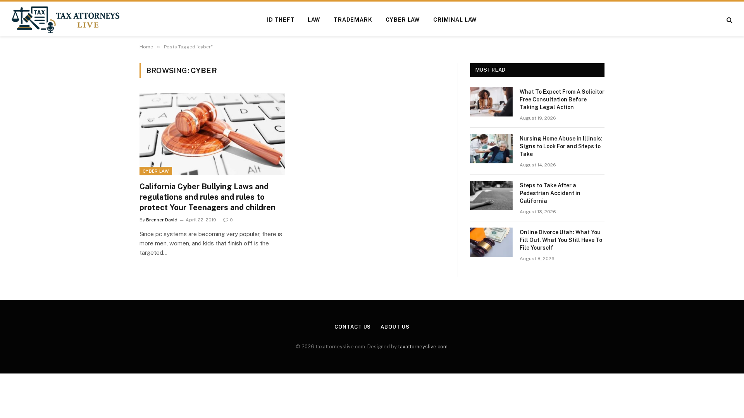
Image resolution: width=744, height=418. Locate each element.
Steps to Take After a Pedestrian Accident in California (550, 193)
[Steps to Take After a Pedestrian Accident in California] (491, 195)
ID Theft (281, 20)
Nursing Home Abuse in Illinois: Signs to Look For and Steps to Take (561, 146)
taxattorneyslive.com (423, 346)
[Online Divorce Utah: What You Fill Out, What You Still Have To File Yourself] (491, 242)
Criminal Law (455, 20)
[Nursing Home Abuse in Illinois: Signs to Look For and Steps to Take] (491, 148)
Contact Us (352, 327)
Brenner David (161, 220)
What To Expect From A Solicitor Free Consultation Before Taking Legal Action (562, 99)
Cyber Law (403, 20)
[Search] (728, 20)
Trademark (353, 20)
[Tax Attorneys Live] (66, 20)
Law (314, 20)
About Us (395, 327)
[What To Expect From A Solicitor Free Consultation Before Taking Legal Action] (491, 101)
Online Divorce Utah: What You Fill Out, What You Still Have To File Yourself (561, 240)
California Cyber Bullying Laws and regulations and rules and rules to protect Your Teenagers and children (208, 197)
